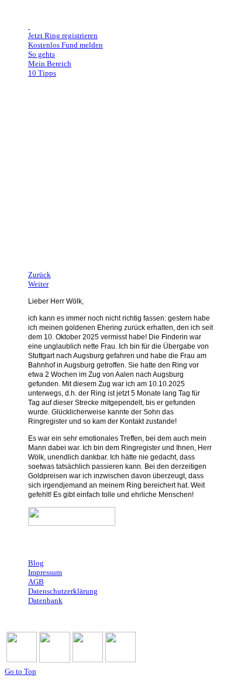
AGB (36, 581)
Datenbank (45, 600)
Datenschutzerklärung (63, 591)
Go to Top (20, 671)
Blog (36, 563)
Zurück (39, 274)
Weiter (38, 284)
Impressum (45, 572)
